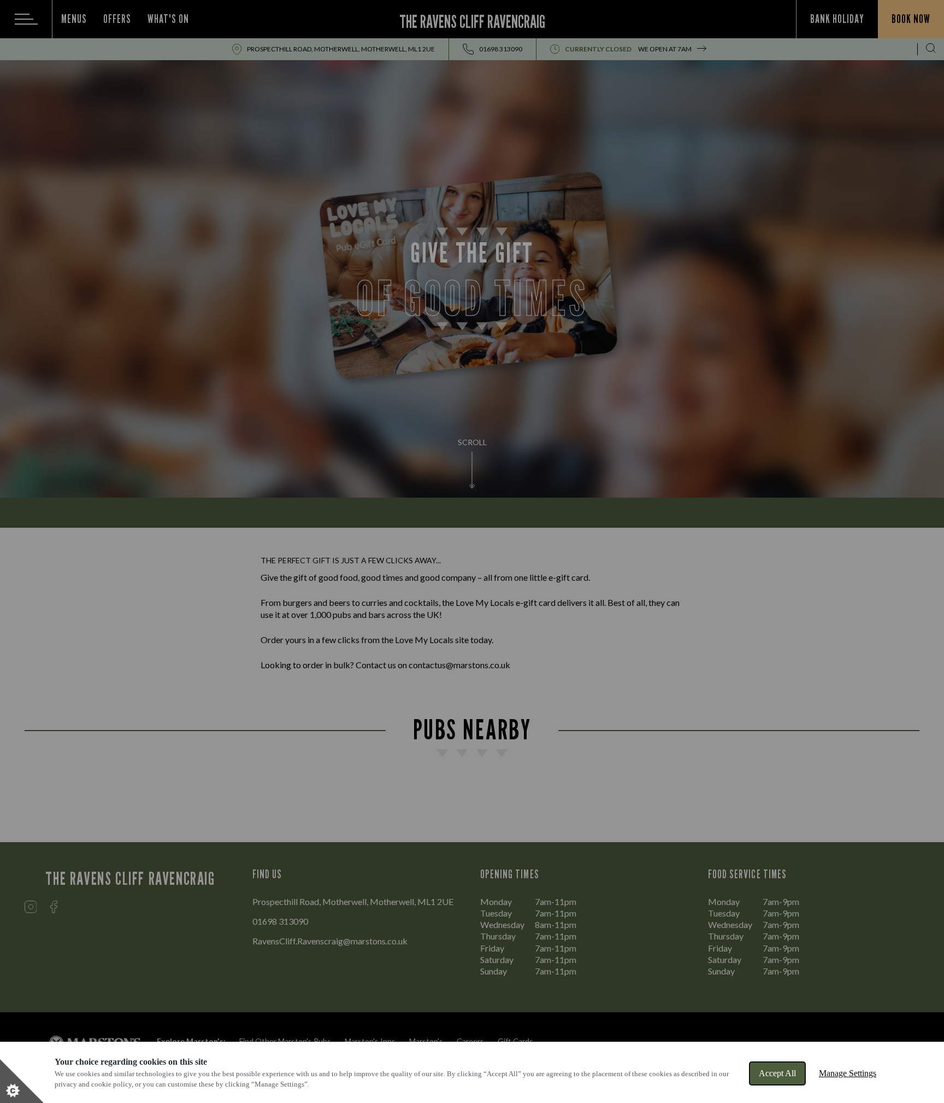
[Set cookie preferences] (22, 1081)
